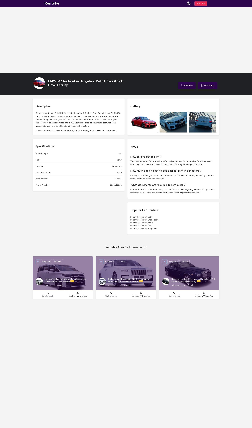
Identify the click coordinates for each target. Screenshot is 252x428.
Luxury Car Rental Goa (140, 225)
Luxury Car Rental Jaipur (141, 222)
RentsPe (51, 3)
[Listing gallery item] (144, 122)
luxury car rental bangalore (81, 130)
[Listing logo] (39, 83)
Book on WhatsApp (78, 296)
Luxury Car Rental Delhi (141, 217)
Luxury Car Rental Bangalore (143, 228)
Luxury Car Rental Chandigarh (144, 219)
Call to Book (47, 296)
